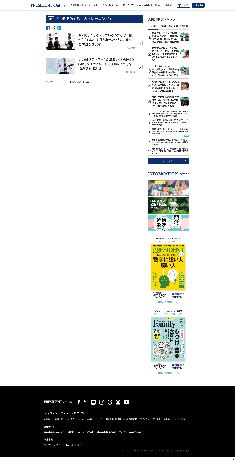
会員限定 (148, 5)
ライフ (131, 5)
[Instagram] (101, 402)
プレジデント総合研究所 (53, 445)
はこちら (168, 302)
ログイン (185, 5)
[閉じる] (233, 459)
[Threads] (110, 402)
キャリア (120, 5)
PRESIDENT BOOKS (106, 432)
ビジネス (86, 5)
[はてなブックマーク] (93, 402)
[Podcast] (118, 402)
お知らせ (48, 419)
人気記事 (74, 5)
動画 (157, 5)
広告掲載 (156, 419)
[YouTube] (126, 402)
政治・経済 (108, 5)
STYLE (90, 432)
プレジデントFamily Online (130, 432)
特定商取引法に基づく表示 (137, 419)
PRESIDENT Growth (53, 432)
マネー (96, 5)
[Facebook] (79, 402)
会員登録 (199, 5)
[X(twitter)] (85, 402)
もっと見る (167, 161)
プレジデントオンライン (55, 82)
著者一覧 (59, 419)
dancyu (80, 432)
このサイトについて (75, 419)
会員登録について (94, 419)
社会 (139, 5)
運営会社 (168, 419)
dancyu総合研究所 (73, 445)
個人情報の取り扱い (114, 419)
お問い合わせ (181, 419)
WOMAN (70, 432)
